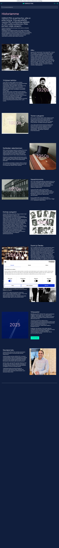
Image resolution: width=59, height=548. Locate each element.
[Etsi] (2, 7)
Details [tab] (29, 265)
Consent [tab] (12, 265)
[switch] (23, 281)
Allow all (46, 285)
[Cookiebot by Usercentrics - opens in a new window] (49, 262)
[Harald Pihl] (28, 3)
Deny (13, 285)
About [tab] (47, 265)
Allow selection (29, 285)
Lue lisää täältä (35, 337)
